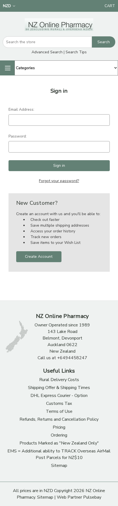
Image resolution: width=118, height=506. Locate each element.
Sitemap (59, 466)
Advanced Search (47, 52)
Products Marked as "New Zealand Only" (59, 443)
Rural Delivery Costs (59, 380)
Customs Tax (59, 403)
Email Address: (21, 109)
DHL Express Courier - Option (59, 396)
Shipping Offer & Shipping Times (59, 388)
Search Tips (76, 52)
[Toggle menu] (7, 67)
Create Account (38, 256)
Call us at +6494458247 (62, 358)
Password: (18, 136)
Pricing (59, 427)
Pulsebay (92, 497)
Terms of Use (59, 411)
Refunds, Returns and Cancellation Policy (59, 419)
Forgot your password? (59, 180)
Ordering (59, 435)
